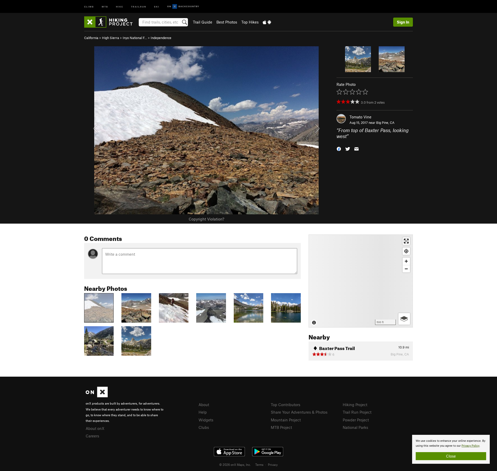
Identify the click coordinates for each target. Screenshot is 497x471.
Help (203, 412)
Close (451, 456)
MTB (105, 6)
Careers (92, 436)
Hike (119, 6)
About (204, 404)
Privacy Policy (470, 445)
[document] (451, 449)
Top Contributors (285, 404)
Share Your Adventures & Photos (299, 412)
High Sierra (110, 38)
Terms (259, 464)
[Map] (361, 281)
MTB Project (281, 427)
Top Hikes (250, 22)
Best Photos (226, 22)
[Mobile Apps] (267, 22)
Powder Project (356, 419)
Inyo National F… (135, 38)
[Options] (404, 319)
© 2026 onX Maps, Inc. (235, 464)
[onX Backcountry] (183, 6)
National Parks (355, 427)
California (91, 38)
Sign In (403, 22)
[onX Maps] (97, 395)
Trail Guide (202, 22)
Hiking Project (355, 404)
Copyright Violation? (206, 219)
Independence (161, 38)
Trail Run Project (357, 412)
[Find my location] (406, 251)
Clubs (204, 427)
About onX (95, 428)
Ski (156, 6)
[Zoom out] (406, 268)
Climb (89, 6)
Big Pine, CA (385, 122)
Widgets (206, 419)
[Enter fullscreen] (406, 241)
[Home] (111, 22)
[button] (339, 148)
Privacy (273, 464)
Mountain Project (286, 419)
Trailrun (138, 6)
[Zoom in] (406, 261)
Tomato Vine (360, 117)
